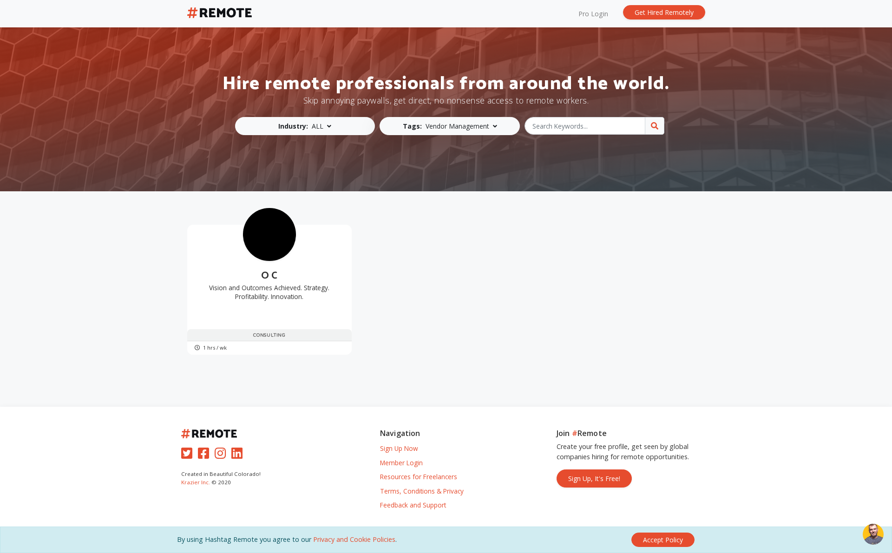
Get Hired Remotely (664, 12)
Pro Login (593, 13)
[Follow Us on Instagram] (222, 455)
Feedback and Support (413, 505)
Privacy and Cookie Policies (354, 539)
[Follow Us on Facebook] (205, 455)
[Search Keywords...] (654, 125)
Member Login (401, 462)
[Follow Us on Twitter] (188, 455)
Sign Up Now (399, 448)
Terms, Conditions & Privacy (422, 491)
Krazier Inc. (195, 482)
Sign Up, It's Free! (594, 478)
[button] (305, 126)
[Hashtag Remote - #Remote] (219, 14)
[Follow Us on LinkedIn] (238, 455)
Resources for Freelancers (418, 476)
